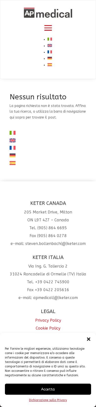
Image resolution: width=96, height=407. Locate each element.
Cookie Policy (48, 328)
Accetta (48, 389)
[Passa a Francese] (50, 52)
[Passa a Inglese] (50, 46)
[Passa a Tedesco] (50, 59)
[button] (88, 339)
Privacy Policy (48, 320)
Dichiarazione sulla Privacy (48, 400)
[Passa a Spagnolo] (50, 65)
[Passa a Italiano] (50, 39)
